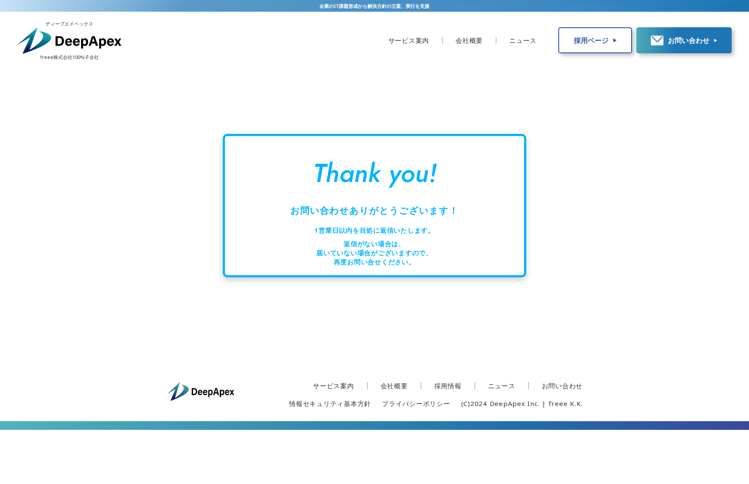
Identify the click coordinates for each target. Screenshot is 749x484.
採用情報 (448, 385)
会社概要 (469, 40)
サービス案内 (409, 40)
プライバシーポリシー (416, 403)
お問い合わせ (562, 385)
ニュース (523, 40)
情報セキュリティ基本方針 (330, 403)
